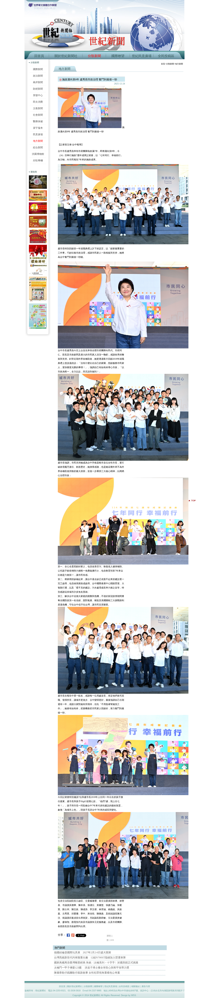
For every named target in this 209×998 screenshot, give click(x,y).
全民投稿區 (166, 56)
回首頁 (39, 56)
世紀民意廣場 (142, 56)
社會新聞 (38, 114)
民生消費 (38, 101)
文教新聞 (38, 108)
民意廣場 (38, 134)
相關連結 (135, 986)
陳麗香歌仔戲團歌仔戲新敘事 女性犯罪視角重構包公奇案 (87, 972)
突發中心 (38, 95)
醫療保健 (38, 121)
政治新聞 (38, 75)
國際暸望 (117, 56)
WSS (133, 995)
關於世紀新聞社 (66, 56)
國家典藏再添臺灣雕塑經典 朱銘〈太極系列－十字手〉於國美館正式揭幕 (96, 962)
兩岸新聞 (38, 82)
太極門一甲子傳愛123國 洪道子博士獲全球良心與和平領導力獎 (91, 967)
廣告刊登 (146, 986)
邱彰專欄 (38, 160)
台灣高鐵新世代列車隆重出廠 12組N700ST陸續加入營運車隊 (90, 957)
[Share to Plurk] (73, 934)
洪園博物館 (38, 154)
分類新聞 (94, 56)
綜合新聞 (38, 147)
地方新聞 (38, 140)
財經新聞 (38, 88)
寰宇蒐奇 (38, 127)
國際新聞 (38, 69)
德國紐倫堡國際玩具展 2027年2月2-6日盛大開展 (82, 952)
